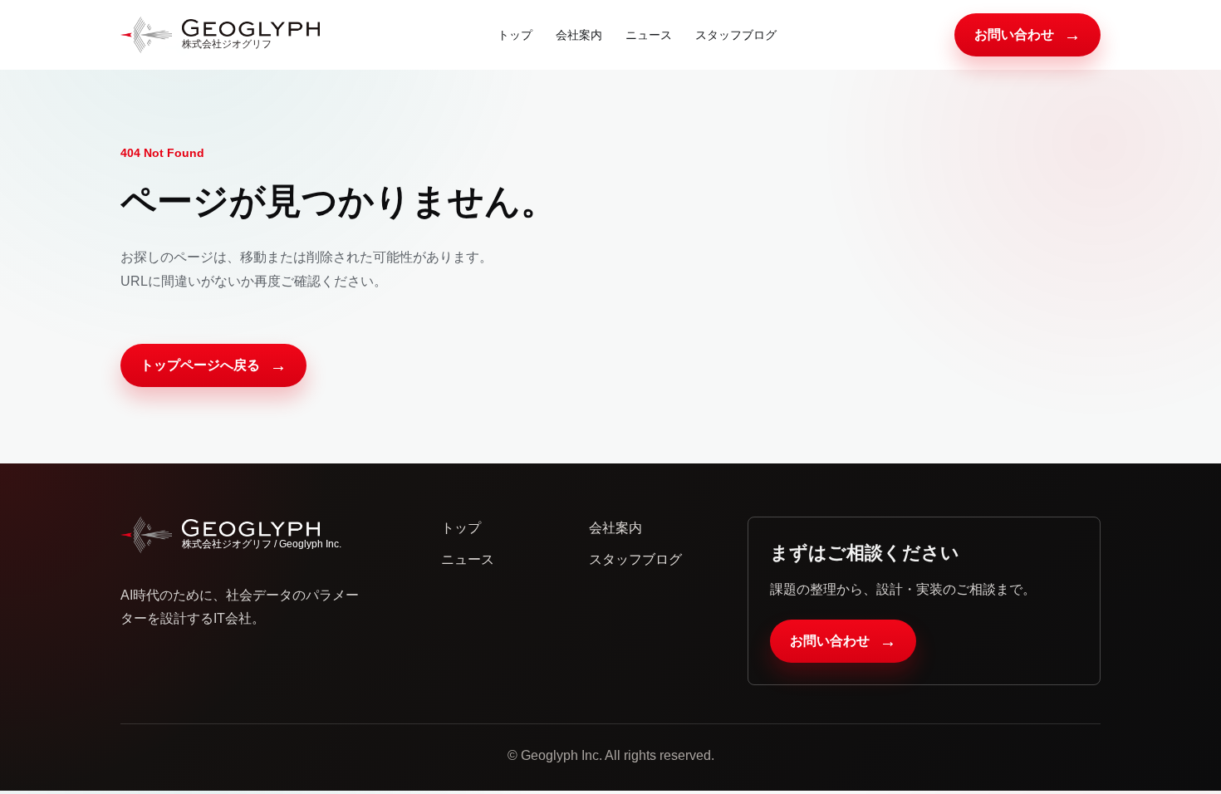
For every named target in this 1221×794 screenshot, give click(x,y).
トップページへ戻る (213, 365)
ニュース (648, 35)
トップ (515, 35)
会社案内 (579, 35)
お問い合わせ (1027, 35)
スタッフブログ (736, 35)
